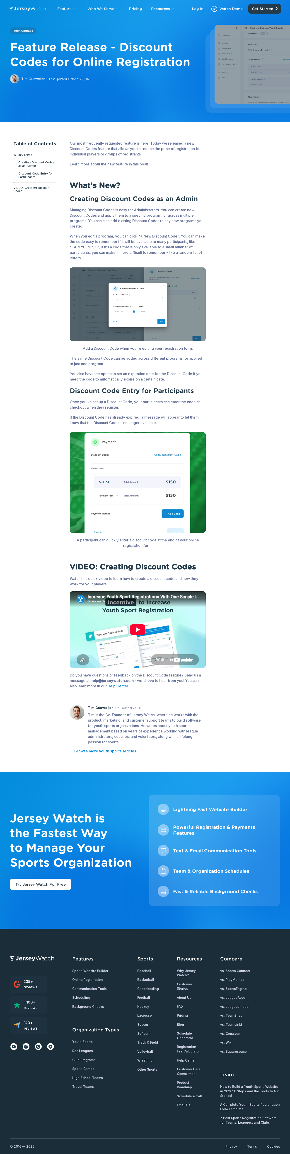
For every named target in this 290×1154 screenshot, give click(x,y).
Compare (231, 959)
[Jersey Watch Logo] (29, 9)
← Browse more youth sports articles (103, 751)
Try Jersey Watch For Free (40, 884)
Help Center (118, 686)
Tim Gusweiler (100, 707)
